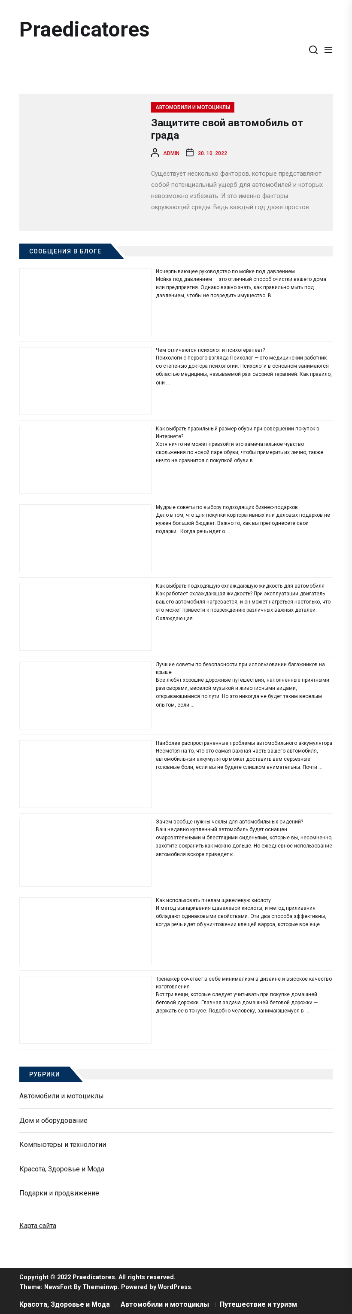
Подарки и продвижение (59, 1193)
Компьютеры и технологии (62, 1144)
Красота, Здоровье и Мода (61, 1169)
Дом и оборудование (53, 1120)
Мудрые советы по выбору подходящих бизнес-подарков (227, 507)
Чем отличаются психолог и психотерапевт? (210, 350)
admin (171, 153)
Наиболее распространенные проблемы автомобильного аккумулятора (244, 743)
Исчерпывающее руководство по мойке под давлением (225, 271)
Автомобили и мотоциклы (192, 107)
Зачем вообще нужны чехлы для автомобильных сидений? (229, 822)
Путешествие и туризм (258, 1304)
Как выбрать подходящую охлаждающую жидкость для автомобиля (240, 586)
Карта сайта (37, 1226)
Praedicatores (84, 29)
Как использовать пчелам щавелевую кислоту (213, 900)
